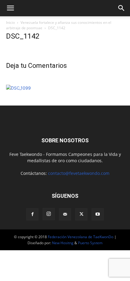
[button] (10, 8)
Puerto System (90, 242)
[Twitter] (81, 214)
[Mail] (65, 214)
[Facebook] (32, 214)
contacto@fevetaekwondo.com (78, 173)
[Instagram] (49, 214)
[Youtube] (98, 214)
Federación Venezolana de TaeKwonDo (80, 236)
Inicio (10, 22)
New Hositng (62, 242)
